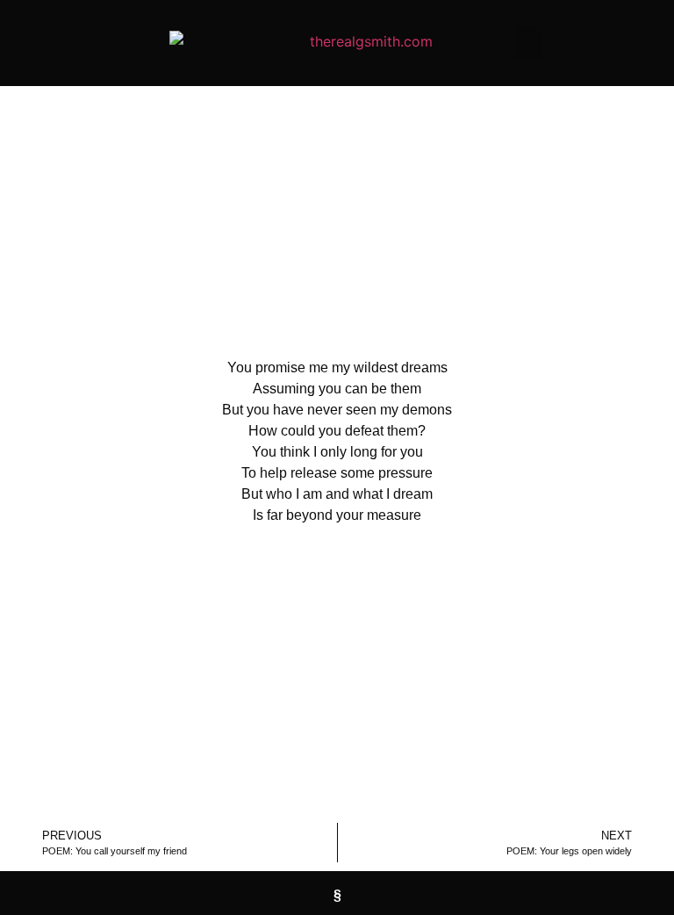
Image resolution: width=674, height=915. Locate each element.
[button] (529, 43)
